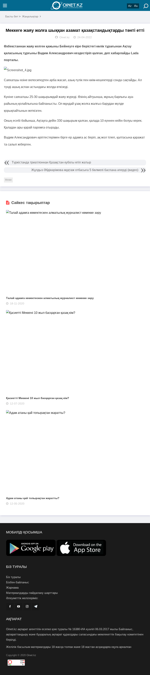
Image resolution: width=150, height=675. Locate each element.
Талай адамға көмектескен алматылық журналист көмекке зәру (50, 298)
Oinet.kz (31, 655)
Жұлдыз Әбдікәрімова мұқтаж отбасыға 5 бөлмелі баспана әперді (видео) (84, 170)
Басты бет (11, 16)
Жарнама (12, 587)
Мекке (8, 179)
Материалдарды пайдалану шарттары (32, 592)
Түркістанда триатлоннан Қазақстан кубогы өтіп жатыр (51, 162)
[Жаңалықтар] (75, 5)
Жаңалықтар (30, 16)
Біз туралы (13, 577)
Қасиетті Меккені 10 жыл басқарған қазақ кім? (37, 398)
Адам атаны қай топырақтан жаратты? (32, 498)
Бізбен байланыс (17, 582)
